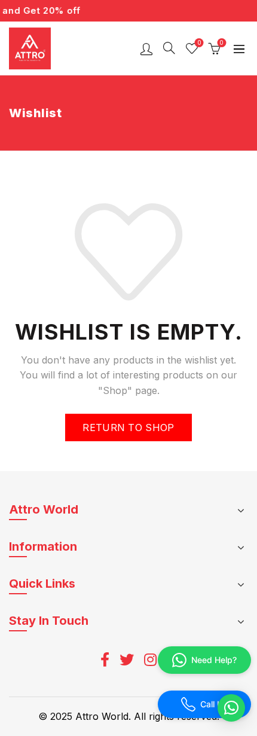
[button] (231, 708)
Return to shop (128, 427)
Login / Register (146, 48)
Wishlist (199, 42)
